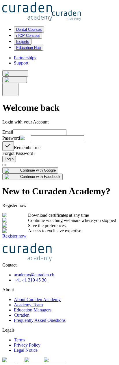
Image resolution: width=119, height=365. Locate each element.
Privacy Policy (27, 345)
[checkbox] (8, 146)
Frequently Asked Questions (40, 320)
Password (11, 138)
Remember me (27, 147)
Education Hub (28, 47)
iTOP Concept (28, 35)
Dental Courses (29, 29)
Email (7, 132)
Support (21, 62)
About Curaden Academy (37, 299)
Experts (22, 41)
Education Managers (32, 309)
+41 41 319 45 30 (30, 279)
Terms (19, 339)
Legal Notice (26, 350)
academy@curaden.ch (34, 274)
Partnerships (25, 57)
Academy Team (28, 304)
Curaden (21, 315)
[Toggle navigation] (10, 89)
